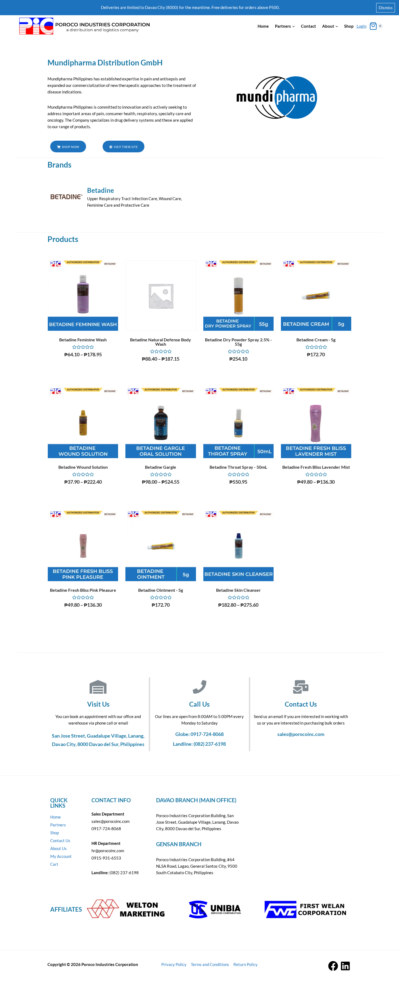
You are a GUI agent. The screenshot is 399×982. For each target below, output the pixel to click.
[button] (68, 146)
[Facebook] (333, 966)
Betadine (100, 190)
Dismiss (386, 7)
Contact (308, 26)
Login (361, 26)
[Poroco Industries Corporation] (84, 26)
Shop (348, 26)
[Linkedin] (345, 966)
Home (263, 26)
